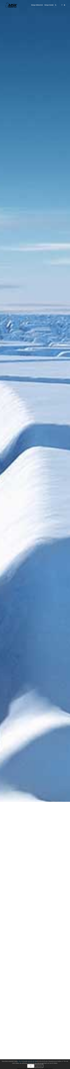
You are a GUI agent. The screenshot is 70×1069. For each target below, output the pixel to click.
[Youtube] (64, 5)
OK (31, 1066)
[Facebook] (62, 5)
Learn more (39, 1066)
